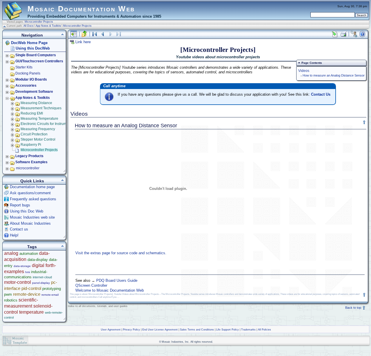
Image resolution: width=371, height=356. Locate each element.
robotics (10, 300)
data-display (38, 259)
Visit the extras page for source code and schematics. (120, 253)
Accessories (26, 85)
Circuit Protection (34, 134)
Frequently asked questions (33, 199)
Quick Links (32, 181)
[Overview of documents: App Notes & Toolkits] (94, 34)
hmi (27, 272)
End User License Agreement (160, 329)
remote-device (26, 294)
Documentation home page (32, 187)
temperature (31, 312)
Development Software (34, 91)
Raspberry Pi (31, 144)
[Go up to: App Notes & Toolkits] (84, 34)
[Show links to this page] (335, 34)
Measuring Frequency (38, 129)
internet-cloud (42, 277)
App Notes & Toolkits (48, 25)
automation (28, 253)
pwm (8, 294)
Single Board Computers (35, 55)
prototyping (51, 288)
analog (11, 253)
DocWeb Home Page (29, 43)
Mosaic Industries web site (32, 217)
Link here (83, 42)
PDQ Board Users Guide (116, 280)
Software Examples (31, 162)
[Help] (362, 34)
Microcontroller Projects (39, 21)
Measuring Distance (36, 103)
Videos (303, 70)
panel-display (41, 282)
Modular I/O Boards (31, 79)
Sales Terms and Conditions (197, 329)
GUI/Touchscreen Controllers (39, 61)
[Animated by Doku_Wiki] (357, 340)
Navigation (32, 35)
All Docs (28, 25)
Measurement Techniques (41, 108)
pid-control (31, 288)
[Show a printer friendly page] (343, 34)
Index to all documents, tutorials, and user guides (98, 306)
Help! (14, 235)
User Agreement (111, 329)
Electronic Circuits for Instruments (47, 124)
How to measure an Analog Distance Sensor (334, 75)
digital (38, 265)
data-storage (22, 266)
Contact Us (320, 94)
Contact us (19, 229)
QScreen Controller (91, 285)
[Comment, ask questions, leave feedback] (354, 34)
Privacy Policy (131, 329)
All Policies (264, 329)
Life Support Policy (227, 329)
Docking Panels (27, 73)
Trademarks (248, 329)
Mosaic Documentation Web (81, 9)
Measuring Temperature (39, 118)
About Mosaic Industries (30, 223)
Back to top (353, 307)
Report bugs (20, 205)
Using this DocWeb (33, 48)
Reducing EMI (32, 113)
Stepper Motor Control (38, 139)
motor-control (17, 282)
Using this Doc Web (26, 211)
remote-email (50, 294)
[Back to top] (364, 122)
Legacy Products (29, 156)
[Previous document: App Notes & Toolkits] (103, 34)
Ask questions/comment (30, 193)
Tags (32, 246)
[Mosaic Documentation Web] (13, 17)
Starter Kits (23, 67)
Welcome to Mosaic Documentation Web (109, 290)
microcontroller (27, 168)
